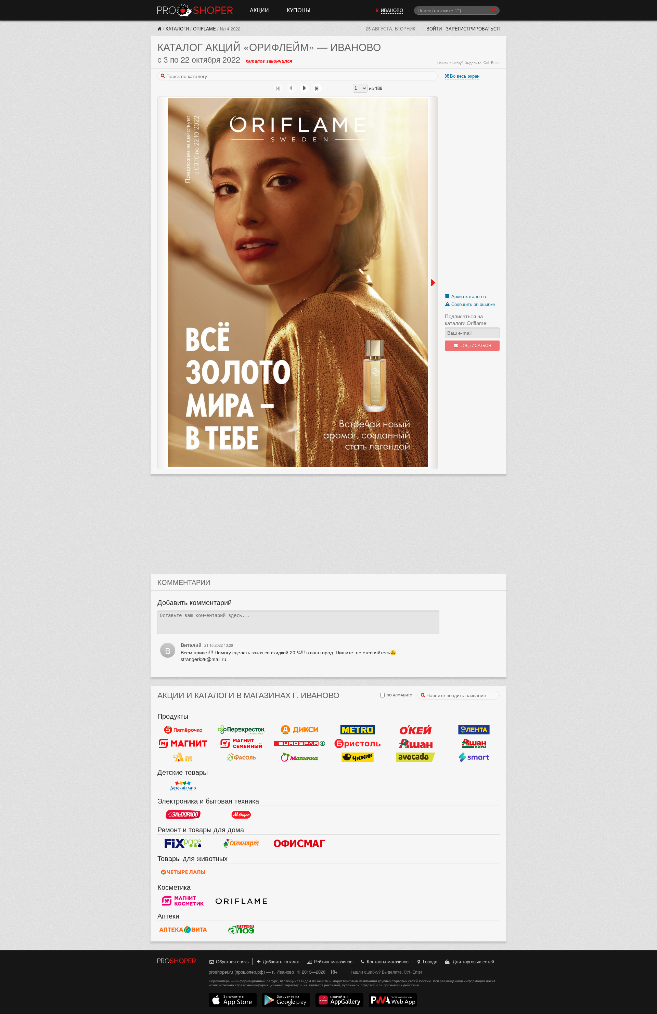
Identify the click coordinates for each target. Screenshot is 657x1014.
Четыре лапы (183, 872)
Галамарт (241, 843)
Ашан (416, 743)
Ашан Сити (474, 743)
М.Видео (241, 814)
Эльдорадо (183, 814)
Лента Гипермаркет (474, 729)
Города (429, 961)
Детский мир (183, 786)
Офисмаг (299, 843)
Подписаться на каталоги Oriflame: (466, 319)
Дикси (299, 729)
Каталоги (177, 28)
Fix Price (183, 843)
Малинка (299, 757)
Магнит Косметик (183, 901)
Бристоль (357, 743)
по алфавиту (399, 694)
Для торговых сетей (472, 961)
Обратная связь (232, 961)
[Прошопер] (159, 28)
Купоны (298, 10)
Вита (183, 929)
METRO (357, 729)
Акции (259, 10)
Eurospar (299, 743)
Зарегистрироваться (473, 28)
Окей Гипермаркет (416, 729)
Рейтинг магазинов (332, 961)
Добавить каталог (280, 961)
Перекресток (241, 729)
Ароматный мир (183, 757)
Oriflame (204, 28)
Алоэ (241, 929)
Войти (434, 28)
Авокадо (416, 757)
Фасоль (241, 757)
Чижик (357, 757)
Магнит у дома (183, 743)
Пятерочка (183, 729)
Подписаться (475, 345)
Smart (474, 757)
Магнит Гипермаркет (241, 743)
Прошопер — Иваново (195, 10)
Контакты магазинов (387, 961)
